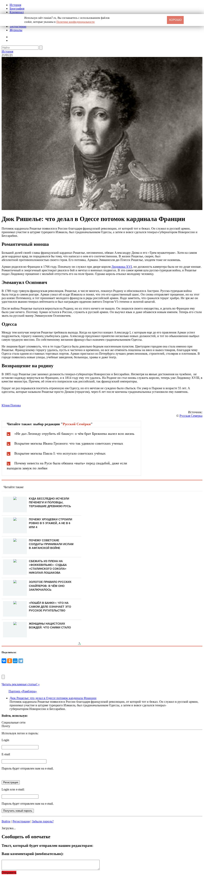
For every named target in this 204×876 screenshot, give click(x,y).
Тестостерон (18, 26)
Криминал (17, 12)
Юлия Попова (11, 405)
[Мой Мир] (15, 660)
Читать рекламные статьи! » (21, 684)
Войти (6, 821)
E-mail (6, 754)
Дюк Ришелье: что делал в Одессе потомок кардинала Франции (53, 698)
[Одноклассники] (9, 660)
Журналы (16, 30)
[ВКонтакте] (4, 660)
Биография (17, 8)
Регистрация (21, 821)
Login (5, 740)
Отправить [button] (9, 872)
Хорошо (175, 19)
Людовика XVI (121, 266)
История (15, 5)
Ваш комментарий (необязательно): (33, 854)
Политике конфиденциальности (75, 21)
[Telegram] (20, 660)
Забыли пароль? (43, 821)
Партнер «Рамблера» (23, 691)
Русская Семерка (190, 415)
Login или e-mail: (13, 789)
